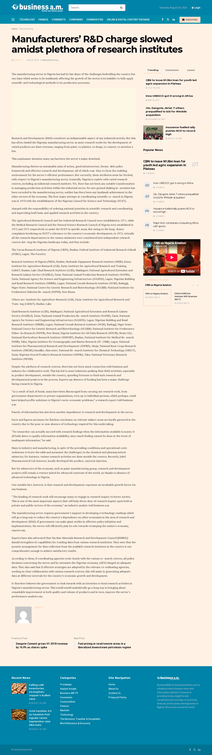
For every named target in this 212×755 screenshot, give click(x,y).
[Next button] (197, 285)
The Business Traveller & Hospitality (80, 719)
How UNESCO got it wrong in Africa (169, 95)
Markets (64, 710)
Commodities (94, 19)
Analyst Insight (68, 688)
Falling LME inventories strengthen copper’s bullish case (39, 691)
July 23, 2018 (32, 60)
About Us (113, 688)
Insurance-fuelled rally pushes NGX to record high (180, 131)
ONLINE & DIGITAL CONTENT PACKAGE (128, 19)
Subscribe (191, 20)
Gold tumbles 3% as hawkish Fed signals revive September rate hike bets (40, 717)
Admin (17, 60)
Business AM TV (69, 693)
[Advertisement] (74, 111)
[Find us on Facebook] (162, 19)
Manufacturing (26, 29)
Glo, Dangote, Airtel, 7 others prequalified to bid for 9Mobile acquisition (166, 111)
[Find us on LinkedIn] (174, 19)
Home (14, 29)
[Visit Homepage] (37, 7)
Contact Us (114, 693)
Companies (76, 19)
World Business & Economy (75, 723)
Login (197, 7)
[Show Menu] (13, 19)
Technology (27, 19)
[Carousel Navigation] (195, 285)
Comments (59, 19)
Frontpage (66, 684)
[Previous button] (192, 285)
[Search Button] (122, 7)
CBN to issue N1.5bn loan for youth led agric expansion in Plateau (164, 165)
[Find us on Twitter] (168, 19)
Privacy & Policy (117, 697)
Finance (43, 19)
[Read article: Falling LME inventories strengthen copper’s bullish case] (19, 688)
